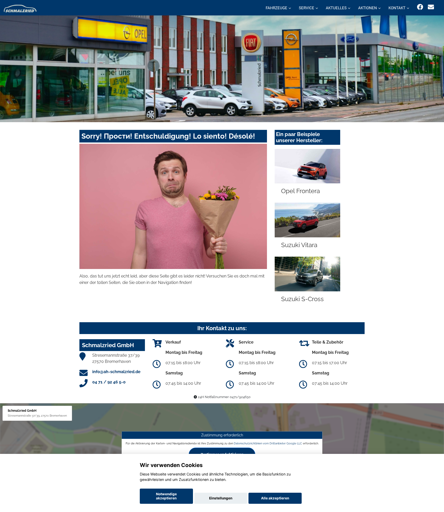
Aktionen (367, 8)
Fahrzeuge (276, 8)
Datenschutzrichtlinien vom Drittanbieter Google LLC (268, 443)
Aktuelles (336, 8)
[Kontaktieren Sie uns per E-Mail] (431, 7)
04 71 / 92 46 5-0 (109, 382)
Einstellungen (220, 498)
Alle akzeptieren (275, 498)
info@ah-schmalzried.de (116, 371)
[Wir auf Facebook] (420, 7)
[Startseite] (20, 8)
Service (306, 8)
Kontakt (396, 8)
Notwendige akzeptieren (166, 496)
